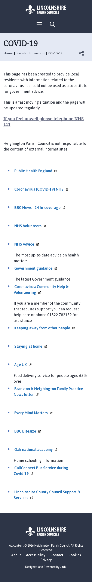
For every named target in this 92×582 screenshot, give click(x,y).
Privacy (46, 560)
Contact (56, 555)
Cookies (74, 555)
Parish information (30, 53)
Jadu (63, 567)
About (16, 555)
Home (8, 53)
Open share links (81, 53)
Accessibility (35, 555)
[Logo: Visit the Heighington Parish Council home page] (46, 10)
